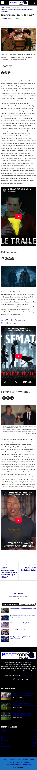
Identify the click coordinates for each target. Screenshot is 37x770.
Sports (3, 737)
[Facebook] (3, 23)
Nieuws (10, 9)
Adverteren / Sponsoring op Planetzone (18, 764)
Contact (19, 762)
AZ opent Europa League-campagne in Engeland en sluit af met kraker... (23, 714)
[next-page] (20, 644)
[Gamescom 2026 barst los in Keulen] (5, 632)
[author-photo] (18, 587)
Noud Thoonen (8, 18)
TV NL (3, 743)
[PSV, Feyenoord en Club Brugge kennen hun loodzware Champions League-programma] (5, 617)
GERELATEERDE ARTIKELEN (10, 604)
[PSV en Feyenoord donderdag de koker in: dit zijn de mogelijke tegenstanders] (5, 639)
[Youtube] (27, 679)
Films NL (30, 9)
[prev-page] (17, 644)
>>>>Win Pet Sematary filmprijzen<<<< (13, 321)
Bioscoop (8, 7)
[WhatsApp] (12, 23)
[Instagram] (14, 679)
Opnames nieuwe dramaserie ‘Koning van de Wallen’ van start (23, 609)
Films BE (24, 9)
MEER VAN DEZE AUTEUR (27, 604)
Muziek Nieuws (6, 746)
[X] (8, 23)
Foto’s (32, 759)
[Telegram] (17, 23)
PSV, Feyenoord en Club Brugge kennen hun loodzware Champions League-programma (22, 616)
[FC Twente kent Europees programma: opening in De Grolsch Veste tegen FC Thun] (6, 696)
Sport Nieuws (5, 734)
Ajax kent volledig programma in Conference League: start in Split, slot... (24, 704)
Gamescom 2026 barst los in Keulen (18, 630)
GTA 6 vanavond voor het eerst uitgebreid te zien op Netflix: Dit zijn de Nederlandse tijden (21, 623)
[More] (22, 23)
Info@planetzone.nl (26, 675)
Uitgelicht (4, 11)
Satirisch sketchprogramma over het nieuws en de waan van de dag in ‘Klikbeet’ (9, 572)
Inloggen (12, 759)
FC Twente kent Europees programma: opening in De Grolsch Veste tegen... (23, 694)
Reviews (25, 759)
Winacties (11, 762)
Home (2, 7)
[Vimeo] (23, 679)
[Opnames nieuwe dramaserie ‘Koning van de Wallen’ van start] (5, 610)
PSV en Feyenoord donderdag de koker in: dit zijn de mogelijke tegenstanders (21, 637)
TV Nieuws (4, 740)
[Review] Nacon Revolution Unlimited (28, 569)
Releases (26, 762)
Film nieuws (17, 9)
